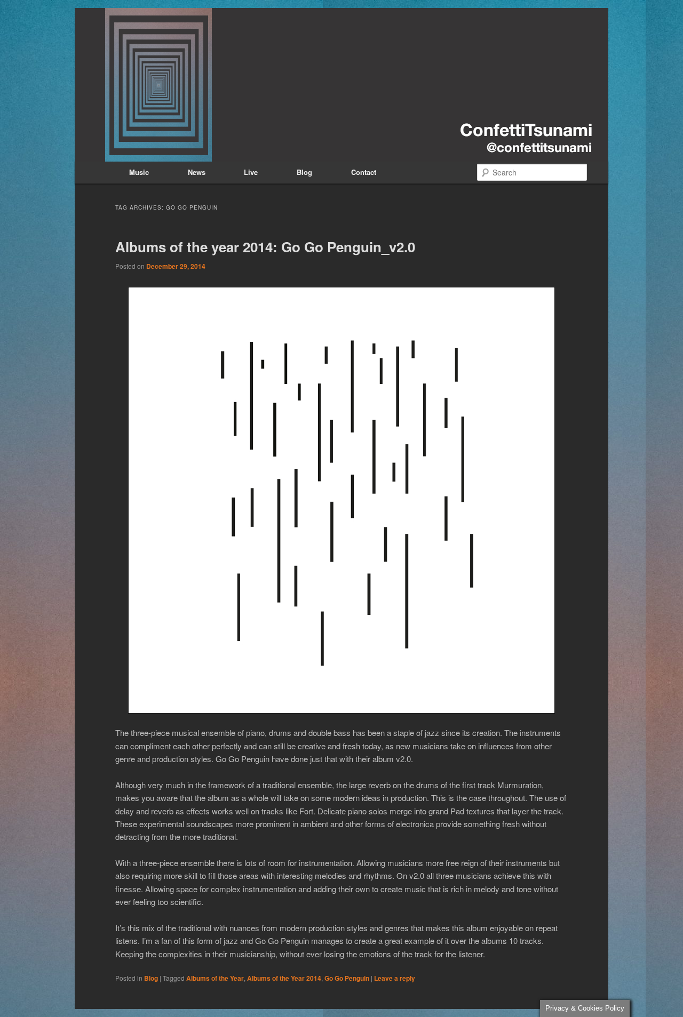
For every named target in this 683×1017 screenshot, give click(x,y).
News (196, 172)
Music (139, 172)
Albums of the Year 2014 (284, 978)
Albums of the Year (215, 978)
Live (251, 172)
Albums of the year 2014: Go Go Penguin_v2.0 (265, 247)
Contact (363, 172)
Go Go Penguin (346, 978)
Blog (304, 172)
